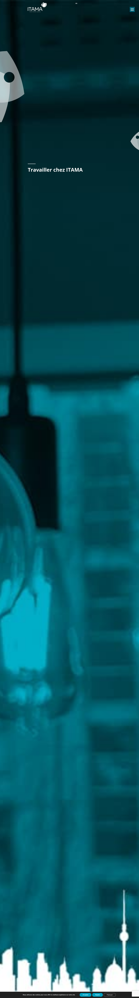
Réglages (110, 995)
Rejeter (97, 995)
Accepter (85, 995)
